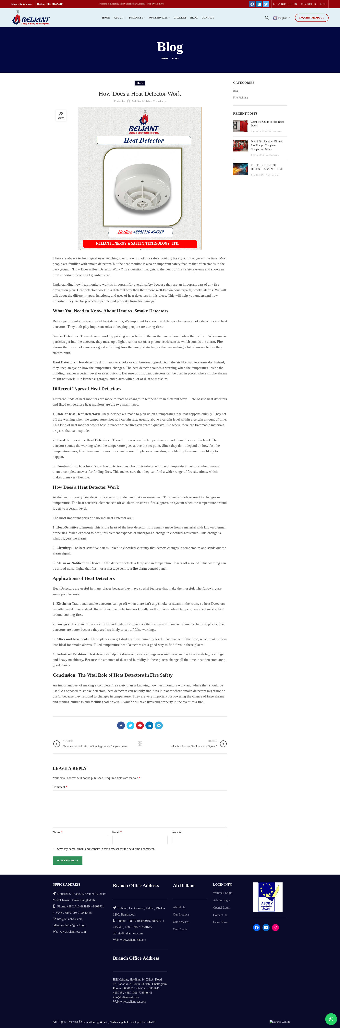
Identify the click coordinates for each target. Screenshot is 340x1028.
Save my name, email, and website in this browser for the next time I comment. (106, 849)
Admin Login (221, 900)
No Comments (275, 131)
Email (117, 832)
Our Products (181, 914)
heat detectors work (126, 609)
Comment (60, 787)
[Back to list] (140, 744)
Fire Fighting (240, 97)
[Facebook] (252, 4)
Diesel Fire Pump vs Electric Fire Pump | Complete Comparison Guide (267, 145)
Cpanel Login (221, 907)
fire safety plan (122, 685)
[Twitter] (266, 4)
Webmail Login (222, 892)
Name (58, 832)
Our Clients (180, 929)
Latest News (221, 922)
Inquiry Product (311, 17)
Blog (175, 58)
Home (164, 58)
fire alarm (140, 568)
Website (176, 832)
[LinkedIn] (259, 4)
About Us (179, 907)
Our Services (181, 921)
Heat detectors (99, 654)
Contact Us (220, 915)
